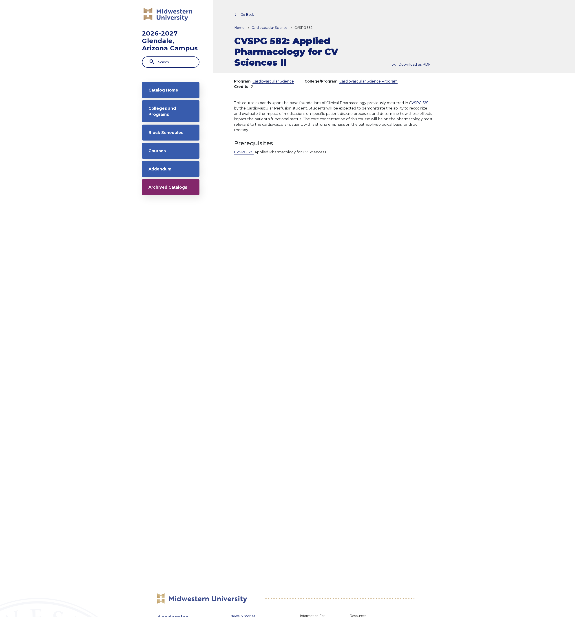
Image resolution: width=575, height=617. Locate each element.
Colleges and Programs (162, 111)
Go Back (247, 15)
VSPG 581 (420, 103)
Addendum (159, 169)
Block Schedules (165, 132)
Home (239, 28)
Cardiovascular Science (269, 28)
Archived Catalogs (167, 187)
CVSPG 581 (244, 152)
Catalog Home (163, 90)
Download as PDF (414, 64)
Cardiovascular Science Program (368, 81)
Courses (157, 150)
